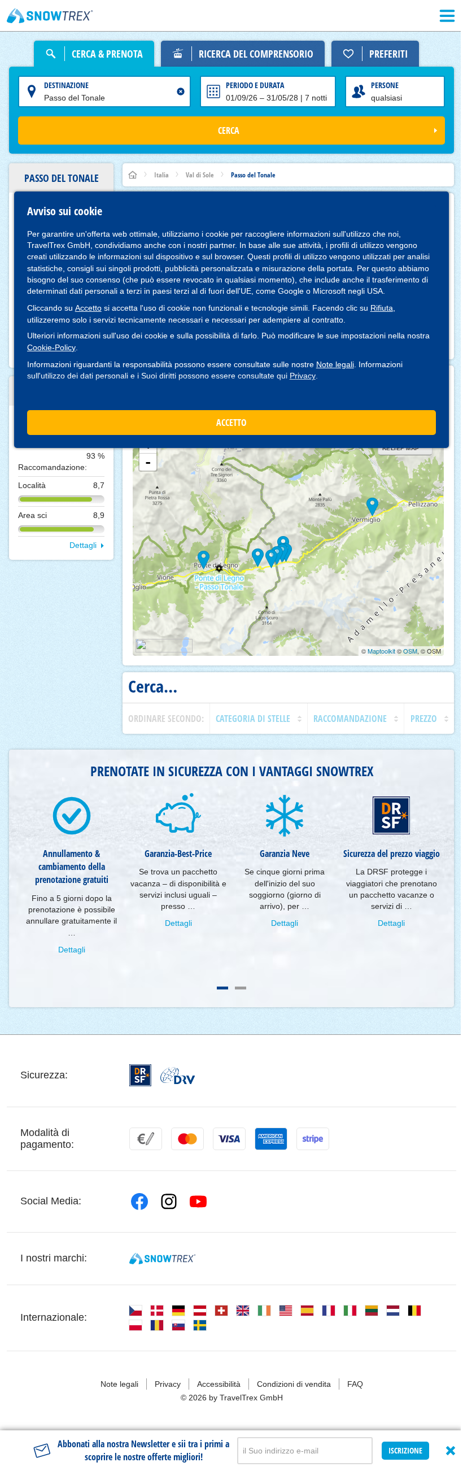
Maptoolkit (381, 650)
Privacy (303, 375)
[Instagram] (169, 1201)
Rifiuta (381, 307)
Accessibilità (219, 1384)
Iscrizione (405, 1450)
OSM (410, 650)
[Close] (450, 1450)
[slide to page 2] (240, 988)
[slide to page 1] (222, 988)
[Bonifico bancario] (145, 1139)
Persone (385, 85)
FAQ (355, 1384)
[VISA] (229, 1139)
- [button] (148, 462)
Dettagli (83, 545)
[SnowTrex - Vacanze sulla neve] (162, 1258)
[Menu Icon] (447, 16)
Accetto (88, 307)
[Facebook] (139, 1201)
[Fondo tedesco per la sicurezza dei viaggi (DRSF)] (140, 1075)
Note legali (335, 364)
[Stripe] (312, 1139)
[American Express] (271, 1139)
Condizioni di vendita (294, 1384)
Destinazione (66, 85)
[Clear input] (180, 91)
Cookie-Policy (51, 347)
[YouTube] (198, 1201)
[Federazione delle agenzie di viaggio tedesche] (177, 1075)
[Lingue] (135, 1310)
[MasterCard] (187, 1139)
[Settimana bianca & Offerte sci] (50, 15)
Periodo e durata (255, 85)
